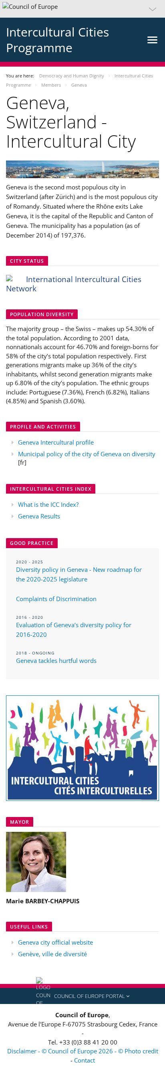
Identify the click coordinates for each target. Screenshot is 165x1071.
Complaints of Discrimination (56, 599)
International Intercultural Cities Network (73, 284)
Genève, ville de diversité (52, 954)
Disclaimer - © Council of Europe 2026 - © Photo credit (82, 1051)
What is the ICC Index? (48, 504)
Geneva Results (39, 516)
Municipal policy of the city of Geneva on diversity (86, 454)
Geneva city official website (55, 942)
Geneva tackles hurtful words (56, 660)
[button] (82, 9)
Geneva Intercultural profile (56, 442)
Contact (84, 1060)
